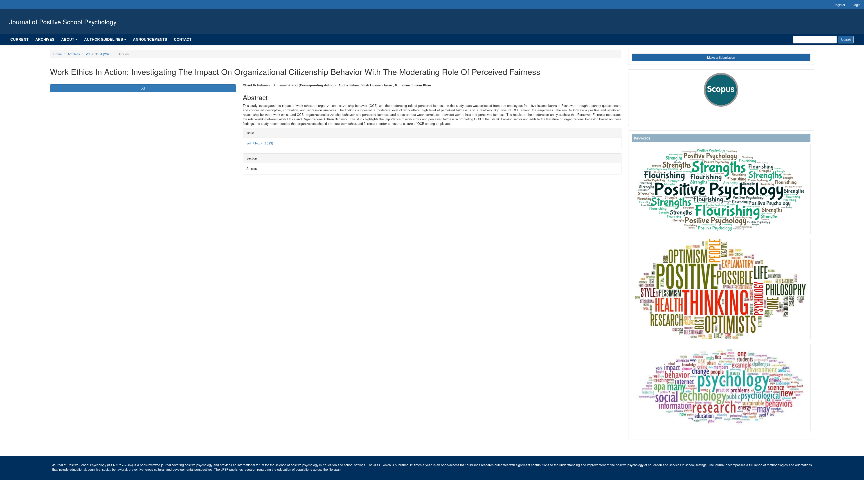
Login (856, 4)
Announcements (150, 39)
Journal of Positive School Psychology (63, 21)
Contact (182, 39)
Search (846, 39)
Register (839, 4)
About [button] (68, 39)
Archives (44, 39)
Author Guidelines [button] (104, 39)
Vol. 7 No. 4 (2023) (99, 54)
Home (57, 54)
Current (19, 39)
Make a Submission (721, 57)
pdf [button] (143, 88)
